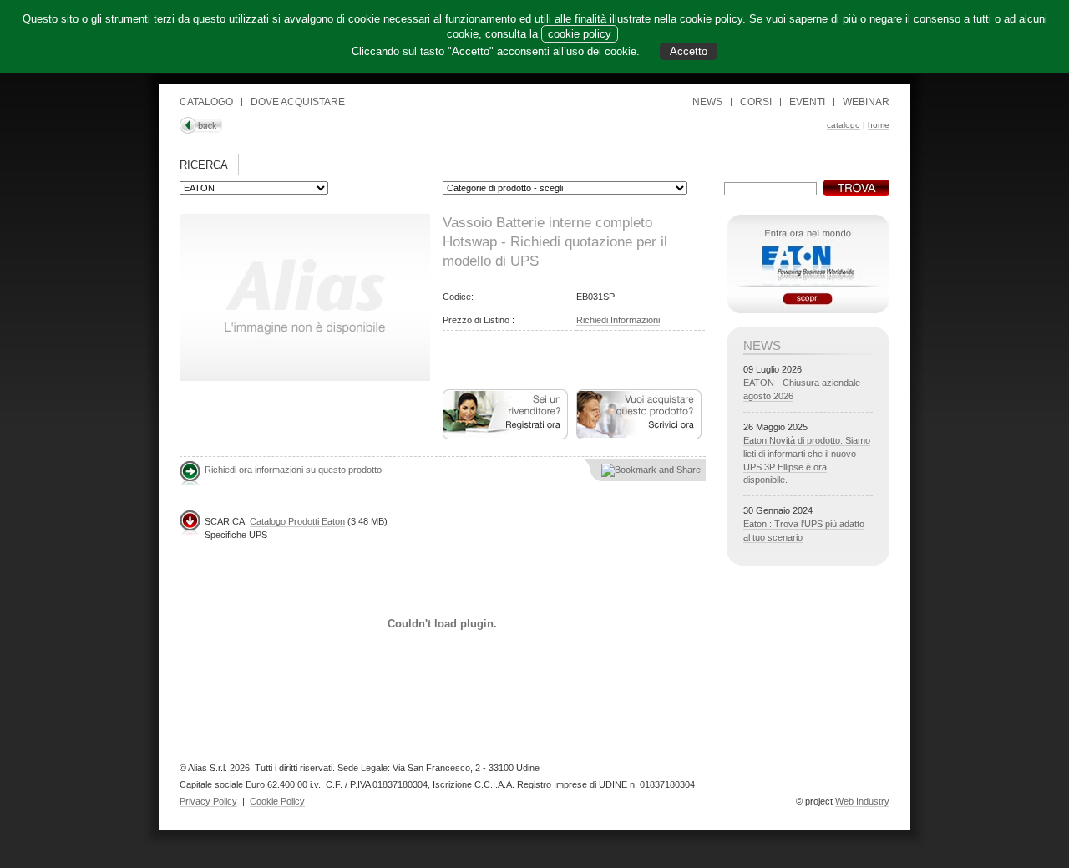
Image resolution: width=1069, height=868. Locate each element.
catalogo (843, 124)
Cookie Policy (277, 801)
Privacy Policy (208, 801)
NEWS (707, 102)
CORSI (756, 102)
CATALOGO (206, 102)
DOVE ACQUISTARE (298, 102)
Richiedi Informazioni (618, 320)
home (878, 124)
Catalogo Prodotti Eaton (297, 521)
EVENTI (807, 102)
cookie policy (579, 34)
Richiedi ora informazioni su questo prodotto (293, 469)
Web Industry (862, 801)
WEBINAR (866, 102)
